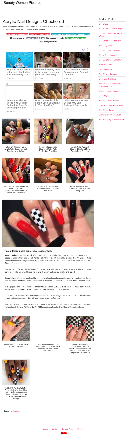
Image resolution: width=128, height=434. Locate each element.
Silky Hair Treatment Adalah (110, 114)
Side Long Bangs (105, 45)
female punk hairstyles (35, 38)
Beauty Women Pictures (23, 2)
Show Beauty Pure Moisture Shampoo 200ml (110, 84)
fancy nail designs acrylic (40, 34)
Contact (55, 429)
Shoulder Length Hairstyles (109, 91)
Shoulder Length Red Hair (109, 100)
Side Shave (103, 24)
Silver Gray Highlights (107, 79)
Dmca (45, 429)
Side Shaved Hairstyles (108, 74)
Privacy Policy (67, 429)
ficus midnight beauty (48, 41)
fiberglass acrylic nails (55, 38)
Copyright (81, 429)
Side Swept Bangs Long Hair (110, 59)
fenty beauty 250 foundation (17, 34)
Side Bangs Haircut (106, 110)
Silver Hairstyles (105, 64)
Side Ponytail (104, 95)
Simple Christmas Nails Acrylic (111, 28)
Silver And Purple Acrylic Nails (111, 105)
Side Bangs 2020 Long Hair (110, 40)
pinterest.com (16, 411)
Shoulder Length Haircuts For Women (110, 34)
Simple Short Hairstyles (108, 55)
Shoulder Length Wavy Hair (110, 50)
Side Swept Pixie (105, 69)
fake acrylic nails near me (76, 38)
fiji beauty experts (17, 38)
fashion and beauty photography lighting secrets (71, 34)
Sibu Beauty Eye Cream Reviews (112, 119)
